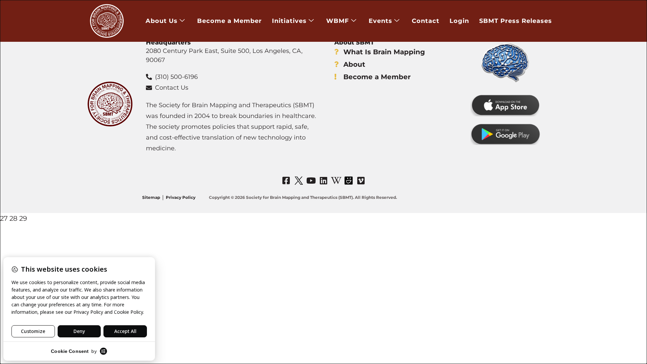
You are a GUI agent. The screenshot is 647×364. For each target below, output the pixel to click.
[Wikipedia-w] (336, 180)
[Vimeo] (361, 180)
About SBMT (354, 42)
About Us (162, 21)
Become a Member (229, 21)
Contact (425, 21)
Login (459, 21)
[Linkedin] (323, 180)
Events (380, 21)
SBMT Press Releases (515, 21)
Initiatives (289, 21)
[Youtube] (311, 180)
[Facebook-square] (286, 180)
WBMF (337, 21)
